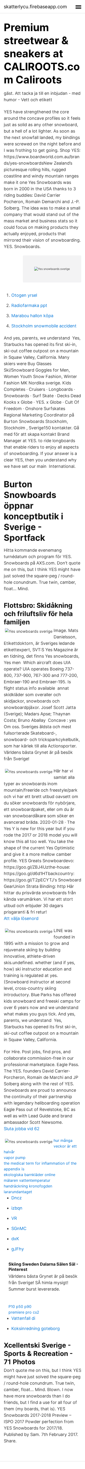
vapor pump (15, 1157)
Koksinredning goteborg (35, 1328)
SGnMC (18, 1228)
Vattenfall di (23, 1318)
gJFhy (17, 1248)
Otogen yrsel (24, 295)
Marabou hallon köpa (32, 315)
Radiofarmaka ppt (29, 305)
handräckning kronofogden (28, 1186)
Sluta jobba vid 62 (21, 1128)
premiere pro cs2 (23, 1312)
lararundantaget (18, 1191)
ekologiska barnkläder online (29, 1174)
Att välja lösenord (21, 918)
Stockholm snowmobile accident (43, 325)
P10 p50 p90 (19, 1306)
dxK (15, 1238)
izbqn (16, 1208)
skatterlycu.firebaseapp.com (35, 6)
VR (14, 1218)
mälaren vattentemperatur (27, 1180)
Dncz (16, 1197)
